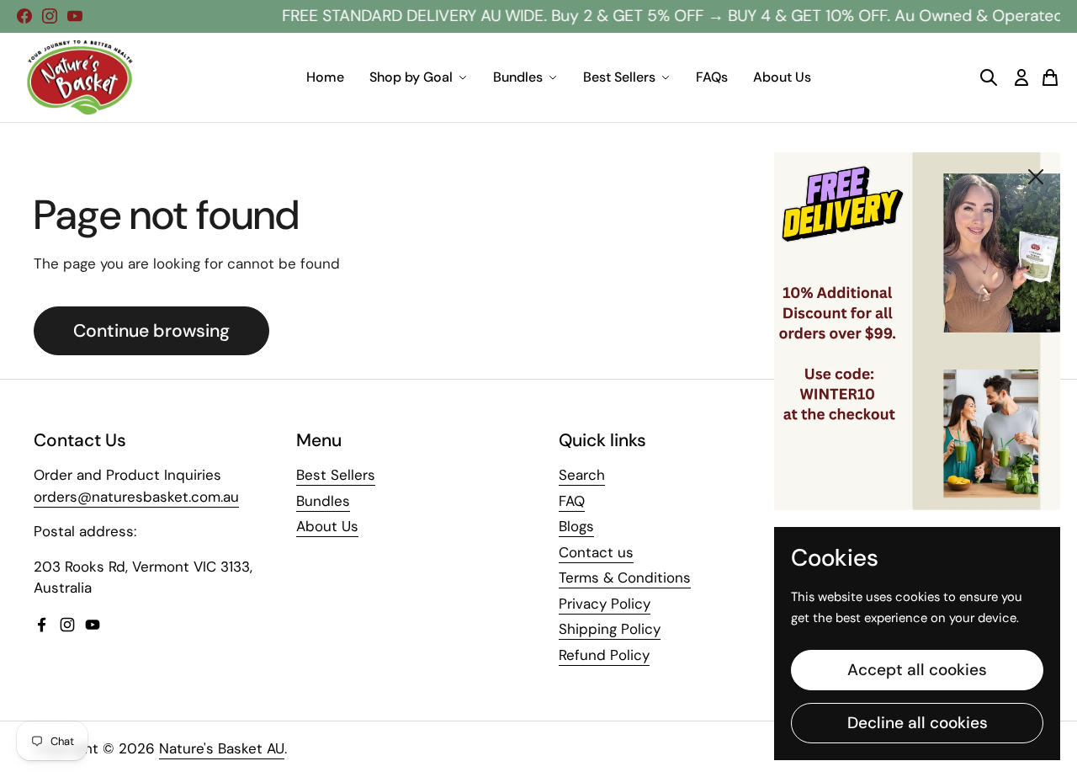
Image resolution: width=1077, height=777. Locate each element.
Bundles (518, 77)
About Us (782, 77)
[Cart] (1050, 77)
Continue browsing (151, 331)
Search (582, 475)
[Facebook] (24, 16)
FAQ (572, 501)
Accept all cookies (917, 669)
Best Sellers (619, 77)
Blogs (576, 526)
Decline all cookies (917, 722)
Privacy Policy (604, 603)
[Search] (988, 77)
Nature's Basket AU (221, 748)
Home (325, 77)
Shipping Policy (610, 629)
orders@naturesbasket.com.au (136, 496)
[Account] (1021, 77)
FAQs (712, 77)
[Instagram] (49, 16)
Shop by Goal (411, 77)
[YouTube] (74, 16)
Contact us (596, 552)
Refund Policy (604, 655)
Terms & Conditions (625, 577)
